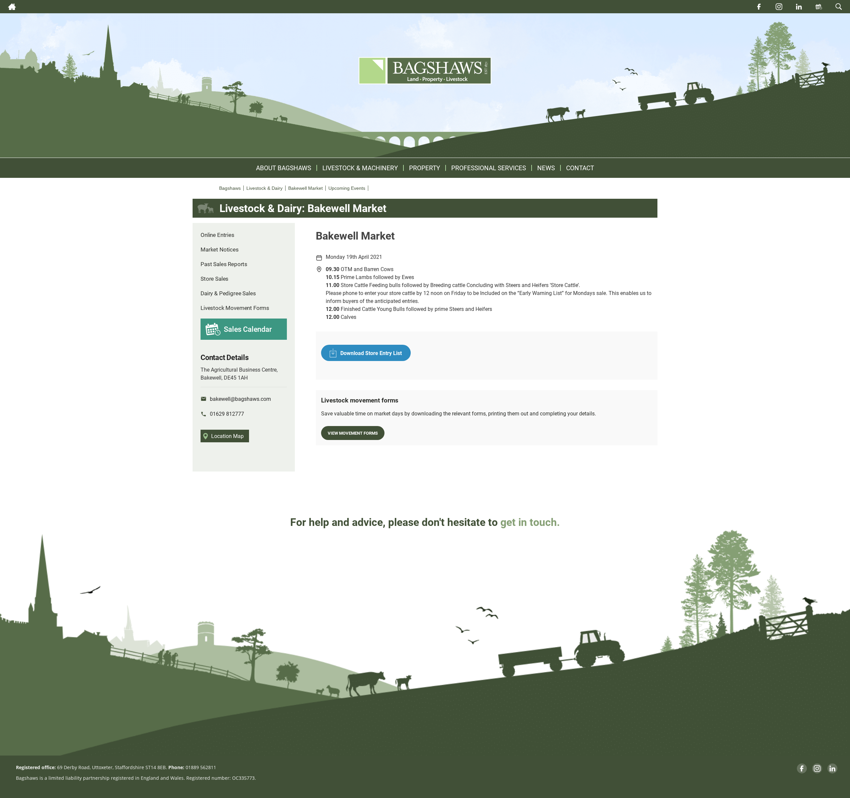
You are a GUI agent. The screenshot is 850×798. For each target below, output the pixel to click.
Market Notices (220, 249)
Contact (580, 168)
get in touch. (530, 522)
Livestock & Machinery (360, 168)
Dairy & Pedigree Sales (228, 293)
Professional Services (488, 168)
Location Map (227, 435)
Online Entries (217, 235)
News (546, 168)
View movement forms (353, 433)
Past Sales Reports (224, 264)
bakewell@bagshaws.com (240, 398)
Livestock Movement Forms (235, 308)
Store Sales (214, 278)
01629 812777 (227, 413)
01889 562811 (201, 767)
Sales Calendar (248, 329)
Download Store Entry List (371, 352)
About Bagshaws (283, 168)
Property (424, 168)
